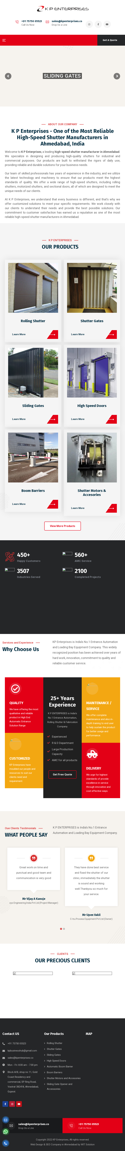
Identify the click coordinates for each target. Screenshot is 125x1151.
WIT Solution (88, 1144)
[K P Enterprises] (62, 8)
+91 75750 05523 (31, 21)
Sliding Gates (33, 406)
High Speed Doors (91, 406)
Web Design (36, 1144)
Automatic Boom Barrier (60, 1066)
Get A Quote (110, 40)
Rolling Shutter (33, 321)
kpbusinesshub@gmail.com (22, 1050)
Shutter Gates (92, 321)
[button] (62, 526)
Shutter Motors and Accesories (64, 1078)
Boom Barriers (33, 490)
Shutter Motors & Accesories (92, 492)
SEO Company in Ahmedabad (61, 1144)
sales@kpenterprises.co (67, 21)
